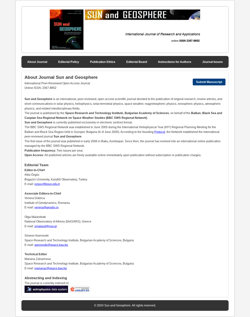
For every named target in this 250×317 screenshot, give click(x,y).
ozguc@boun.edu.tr (47, 184)
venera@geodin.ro (46, 207)
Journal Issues (212, 61)
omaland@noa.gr (45, 226)
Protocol (159, 131)
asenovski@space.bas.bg (51, 244)
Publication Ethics (102, 61)
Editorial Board (136, 61)
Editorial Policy (68, 61)
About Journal (37, 61)
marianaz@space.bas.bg (50, 268)
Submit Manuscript (209, 82)
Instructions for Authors (174, 61)
